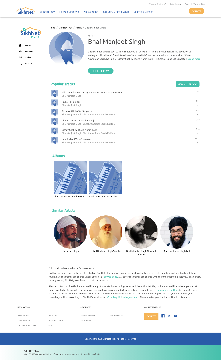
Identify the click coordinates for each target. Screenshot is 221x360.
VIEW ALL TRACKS (188, 84)
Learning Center (143, 11)
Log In (49, 325)
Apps (187, 4)
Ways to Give (199, 4)
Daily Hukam (175, 4)
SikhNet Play (47, 11)
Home (52, 27)
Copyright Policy (55, 320)
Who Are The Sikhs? (157, 4)
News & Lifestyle (69, 11)
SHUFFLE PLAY (101, 70)
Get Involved (116, 315)
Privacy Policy (23, 320)
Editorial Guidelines (26, 325)
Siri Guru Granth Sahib (116, 11)
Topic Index (85, 320)
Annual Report (87, 315)
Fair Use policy (110, 276)
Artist (79, 27)
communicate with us (167, 289)
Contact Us (52, 315)
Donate (196, 11)
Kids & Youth (91, 11)
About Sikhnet (24, 315)
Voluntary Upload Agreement (122, 296)
